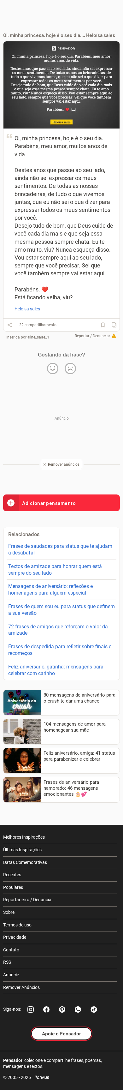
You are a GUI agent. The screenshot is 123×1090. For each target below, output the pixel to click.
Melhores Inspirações (24, 837)
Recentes (12, 874)
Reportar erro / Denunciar (28, 899)
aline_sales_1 (38, 337)
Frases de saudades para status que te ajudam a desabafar (60, 549)
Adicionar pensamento (49, 503)
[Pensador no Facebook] (46, 1009)
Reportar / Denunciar (92, 336)
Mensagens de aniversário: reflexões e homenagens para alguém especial (50, 589)
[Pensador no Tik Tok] (93, 1009)
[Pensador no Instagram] (30, 1009)
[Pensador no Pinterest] (62, 1009)
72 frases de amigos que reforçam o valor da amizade (58, 630)
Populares (13, 887)
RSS (7, 962)
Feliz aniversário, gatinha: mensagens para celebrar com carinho (55, 670)
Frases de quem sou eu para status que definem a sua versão (61, 609)
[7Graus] (42, 1077)
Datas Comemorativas (25, 862)
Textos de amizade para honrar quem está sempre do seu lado (55, 569)
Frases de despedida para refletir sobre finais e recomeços (59, 650)
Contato (11, 949)
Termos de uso (17, 924)
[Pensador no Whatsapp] (78, 1009)
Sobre (9, 912)
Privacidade (14, 937)
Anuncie (11, 974)
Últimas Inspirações (22, 849)
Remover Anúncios (21, 987)
